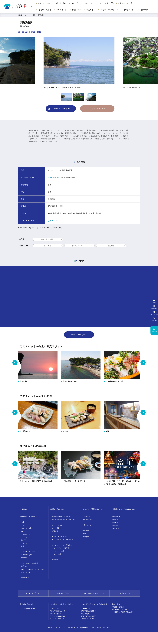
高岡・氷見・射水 (47, 239)
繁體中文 (116, 519)
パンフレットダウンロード (94, 593)
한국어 (115, 526)
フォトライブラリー (33, 593)
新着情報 (144, 10)
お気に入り (25, 578)
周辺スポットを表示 (79, 335)
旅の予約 (24, 540)
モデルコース (25, 534)
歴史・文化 (47, 246)
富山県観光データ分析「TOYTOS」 (64, 519)
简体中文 (116, 522)
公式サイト (54, 220)
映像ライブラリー (64, 593)
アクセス (24, 543)
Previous (23, 63)
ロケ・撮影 (55, 528)
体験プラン (76, 10)
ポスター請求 (56, 554)
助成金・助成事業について (61, 536)
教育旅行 (55, 531)
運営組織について (89, 519)
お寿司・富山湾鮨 (107, 10)
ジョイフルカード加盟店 (29, 563)
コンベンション (57, 525)
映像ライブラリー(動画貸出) (61, 548)
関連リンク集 (25, 572)
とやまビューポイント (79, 246)
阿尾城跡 (41, 15)
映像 (22, 546)
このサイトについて (89, 516)
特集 (22, 522)
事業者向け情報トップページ (61, 516)
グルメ (23, 525)
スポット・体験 (30, 15)
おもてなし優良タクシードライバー (33, 569)
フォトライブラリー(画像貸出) (62, 545)
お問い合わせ (87, 525)
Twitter (85, 533)
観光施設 (111, 246)
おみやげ (24, 531)
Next (134, 63)
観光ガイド (90, 10)
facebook (86, 530)
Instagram (86, 536)
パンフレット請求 (58, 551)
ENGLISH (116, 516)
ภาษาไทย (116, 529)
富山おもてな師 (26, 555)
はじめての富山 (44, 10)
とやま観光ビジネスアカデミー (62, 539)
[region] (97, 4)
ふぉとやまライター (127, 10)
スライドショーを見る (62, 108)
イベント (24, 537)
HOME (20, 15)
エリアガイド (61, 10)
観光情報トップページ (28, 516)
